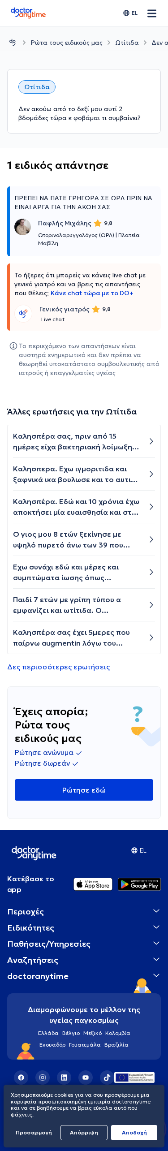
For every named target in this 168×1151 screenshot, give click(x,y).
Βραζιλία (116, 1044)
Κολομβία (117, 1033)
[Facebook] (21, 1077)
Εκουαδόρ (52, 1044)
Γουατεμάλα (85, 1044)
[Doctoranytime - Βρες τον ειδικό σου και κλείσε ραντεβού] (12, 42)
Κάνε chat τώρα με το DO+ (92, 293)
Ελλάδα (48, 1033)
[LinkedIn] (64, 1077)
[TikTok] (107, 1077)
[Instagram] (42, 1077)
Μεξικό (92, 1033)
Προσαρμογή (34, 1132)
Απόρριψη (84, 1132)
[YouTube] (85, 1077)
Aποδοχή (134, 1132)
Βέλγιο (71, 1033)
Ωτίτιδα (127, 43)
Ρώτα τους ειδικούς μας (66, 43)
